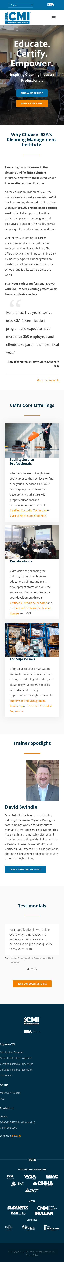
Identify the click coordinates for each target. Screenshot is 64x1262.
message (16, 1135)
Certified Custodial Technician (28, 510)
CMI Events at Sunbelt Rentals (28, 516)
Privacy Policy (32, 1255)
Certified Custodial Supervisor (28, 603)
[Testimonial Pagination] (28, 969)
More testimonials (48, 380)
